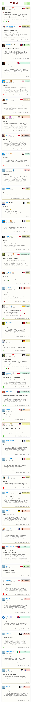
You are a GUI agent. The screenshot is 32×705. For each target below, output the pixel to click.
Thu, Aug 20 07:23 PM (10, 493)
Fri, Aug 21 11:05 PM (10, 273)
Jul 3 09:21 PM (9, 688)
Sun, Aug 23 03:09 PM (10, 46)
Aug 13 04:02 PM (9, 567)
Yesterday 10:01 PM (10, 136)
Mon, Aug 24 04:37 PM (10, 189)
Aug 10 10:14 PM (9, 342)
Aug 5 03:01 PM (9, 374)
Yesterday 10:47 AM (10, 204)
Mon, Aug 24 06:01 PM (10, 222)
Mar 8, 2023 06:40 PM (10, 307)
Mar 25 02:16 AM (9, 425)
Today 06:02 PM (9, 64)
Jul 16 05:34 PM (9, 634)
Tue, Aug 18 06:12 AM (10, 100)
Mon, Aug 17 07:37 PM (10, 600)
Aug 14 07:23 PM (9, 618)
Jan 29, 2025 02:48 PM (10, 530)
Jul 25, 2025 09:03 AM (10, 9)
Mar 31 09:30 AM (9, 237)
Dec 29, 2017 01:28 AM (10, 581)
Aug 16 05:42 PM (9, 671)
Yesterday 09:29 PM (10, 82)
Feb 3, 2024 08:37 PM (10, 392)
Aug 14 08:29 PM (9, 442)
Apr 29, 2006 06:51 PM (10, 27)
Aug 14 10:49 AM (9, 460)
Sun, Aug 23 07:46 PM (10, 255)
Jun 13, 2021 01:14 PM (10, 411)
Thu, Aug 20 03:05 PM (10, 512)
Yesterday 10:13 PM (10, 118)
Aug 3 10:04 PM (9, 324)
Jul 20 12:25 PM (9, 653)
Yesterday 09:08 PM (10, 155)
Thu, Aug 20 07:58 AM (10, 478)
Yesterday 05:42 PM (10, 171)
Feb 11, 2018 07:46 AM (10, 289)
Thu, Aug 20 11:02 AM (10, 548)
